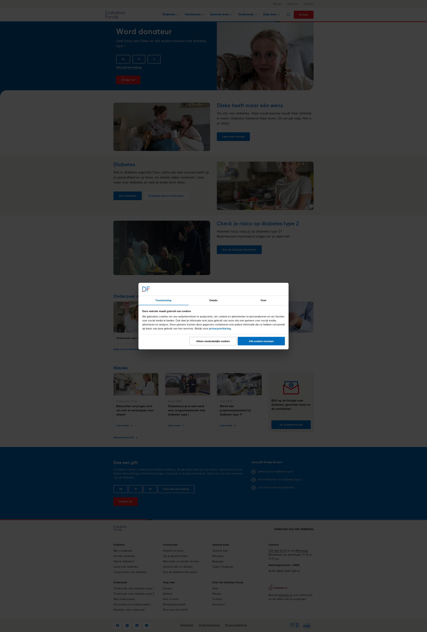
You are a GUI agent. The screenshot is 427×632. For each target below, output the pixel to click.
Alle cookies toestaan (261, 341)
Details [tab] (213, 300)
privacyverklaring (220, 328)
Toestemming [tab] (163, 300)
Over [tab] (263, 300)
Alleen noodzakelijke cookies (213, 341)
